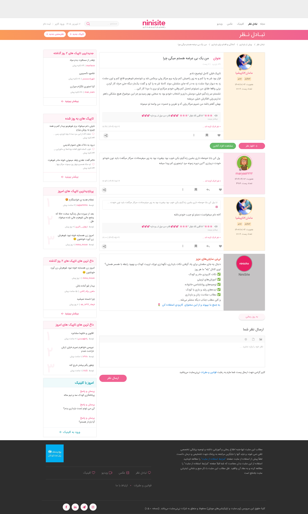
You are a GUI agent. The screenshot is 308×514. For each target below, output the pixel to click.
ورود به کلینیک (71, 432)
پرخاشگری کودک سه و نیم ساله (79, 395)
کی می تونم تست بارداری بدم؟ (79, 408)
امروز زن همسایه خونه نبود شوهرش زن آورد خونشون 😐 (76, 237)
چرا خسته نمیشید (86, 299)
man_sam (90, 92)
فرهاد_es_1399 (88, 304)
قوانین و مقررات (142, 485)
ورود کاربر (59, 24)
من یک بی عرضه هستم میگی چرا (186, 58)
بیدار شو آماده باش (85, 286)
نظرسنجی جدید (56, 34)
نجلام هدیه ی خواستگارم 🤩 (79, 200)
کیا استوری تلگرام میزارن (82, 87)
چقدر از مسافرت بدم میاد (82, 60)
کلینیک (240, 24)
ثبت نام (47, 24)
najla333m (82, 205)
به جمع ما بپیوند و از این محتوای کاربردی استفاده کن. (191, 305)
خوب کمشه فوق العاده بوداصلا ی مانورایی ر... (72, 149)
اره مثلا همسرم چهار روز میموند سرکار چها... (73, 164)
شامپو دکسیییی (87, 73)
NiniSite (244, 274)
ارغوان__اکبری (82, 226)
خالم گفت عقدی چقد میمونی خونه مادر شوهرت (71, 160)
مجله (262, 24)
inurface (90, 65)
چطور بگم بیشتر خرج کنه (81, 365)
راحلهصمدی (83, 338)
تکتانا (85, 370)
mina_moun (82, 244)
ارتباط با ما (121, 485)
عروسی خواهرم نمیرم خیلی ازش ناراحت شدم (77, 349)
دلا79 (85, 356)
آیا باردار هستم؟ (87, 422)
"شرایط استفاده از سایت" (213, 459)
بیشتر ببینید (71, 101)
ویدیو (219, 24)
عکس (229, 24)
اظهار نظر (250, 146)
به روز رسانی (252, 317)
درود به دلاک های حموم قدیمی (79, 145)
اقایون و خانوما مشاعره (82, 333)
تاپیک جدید (78, 34)
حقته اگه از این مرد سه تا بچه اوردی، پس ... (72, 134)
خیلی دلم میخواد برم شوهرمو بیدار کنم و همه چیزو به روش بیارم (72, 128)
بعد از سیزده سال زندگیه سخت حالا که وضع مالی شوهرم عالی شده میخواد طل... (75, 217)
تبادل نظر (252, 24)
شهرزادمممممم (89, 78)
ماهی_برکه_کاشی (87, 291)
